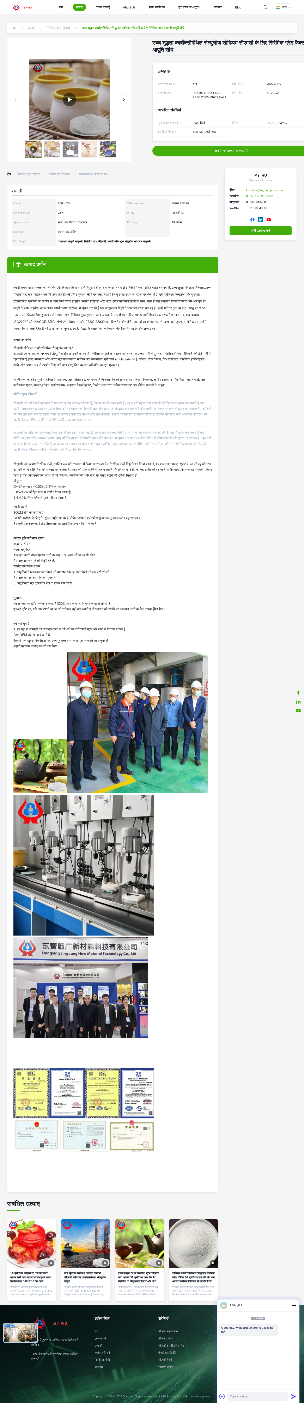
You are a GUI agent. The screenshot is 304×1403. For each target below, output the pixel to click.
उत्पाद (79, 7)
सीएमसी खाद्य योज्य (168, 1331)
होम (61, 7)
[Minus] (293, 1305)
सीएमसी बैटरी (165, 1359)
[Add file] (222, 1396)
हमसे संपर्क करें (157, 7)
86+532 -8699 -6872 (259, 196)
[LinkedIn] (260, 219)
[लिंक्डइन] (298, 701)
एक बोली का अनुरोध (189, 7)
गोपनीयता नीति (102, 1359)
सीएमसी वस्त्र (165, 1338)
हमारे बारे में (100, 1338)
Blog (238, 7)
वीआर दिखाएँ (103, 7)
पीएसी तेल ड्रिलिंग (167, 1352)
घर (96, 1331)
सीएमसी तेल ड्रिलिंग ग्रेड (171, 1345)
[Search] (266, 7)
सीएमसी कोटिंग (165, 1367)
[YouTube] (268, 219)
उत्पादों (98, 1345)
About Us (129, 7)
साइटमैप (99, 1367)
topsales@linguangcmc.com (264, 190)
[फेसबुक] (298, 692)
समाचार (218, 7)
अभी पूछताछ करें (260, 230)
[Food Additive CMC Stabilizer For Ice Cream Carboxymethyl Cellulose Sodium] (69, 99)
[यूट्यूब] (298, 710)
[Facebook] (252, 219)
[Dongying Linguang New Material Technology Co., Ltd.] (25, 7)
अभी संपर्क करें (31, 1294)
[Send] (293, 1396)
